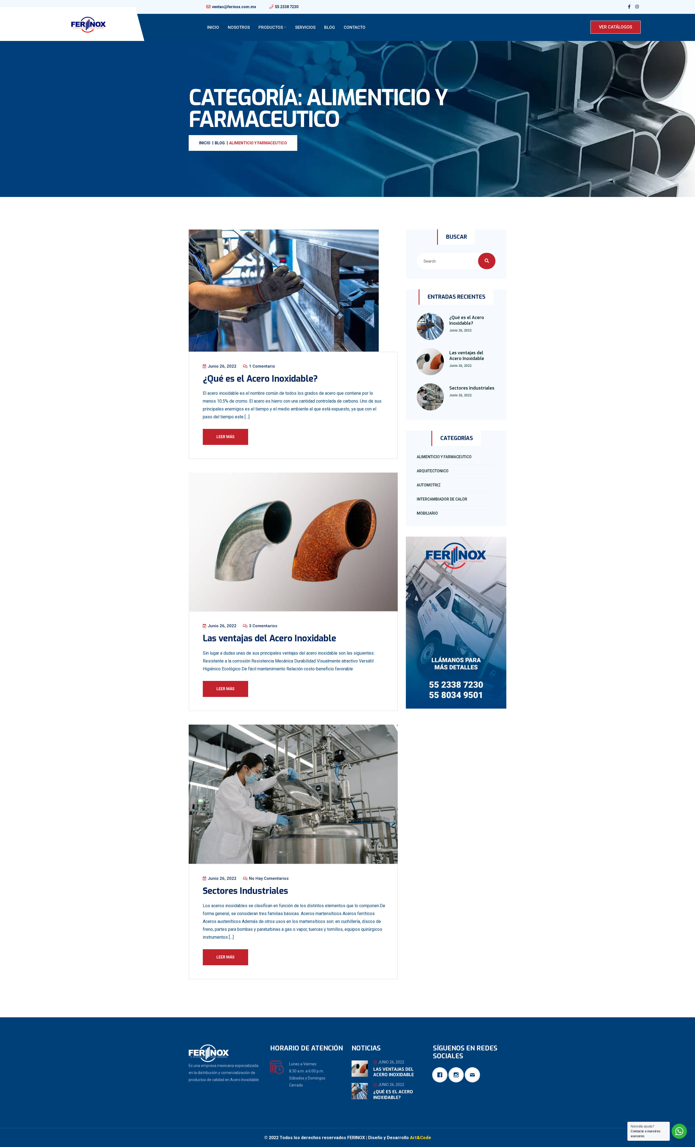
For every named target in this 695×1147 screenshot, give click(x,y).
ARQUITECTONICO (432, 471)
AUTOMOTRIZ (429, 485)
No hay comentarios (268, 878)
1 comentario (261, 366)
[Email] (474, 1075)
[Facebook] (441, 1075)
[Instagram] (457, 1075)
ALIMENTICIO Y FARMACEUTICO (444, 457)
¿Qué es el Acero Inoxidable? (260, 378)
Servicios (305, 27)
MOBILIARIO (427, 513)
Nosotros (239, 27)
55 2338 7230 (286, 7)
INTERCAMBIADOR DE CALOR (442, 499)
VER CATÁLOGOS (615, 27)
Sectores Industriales (245, 891)
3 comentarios (262, 625)
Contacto (354, 27)
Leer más (225, 437)
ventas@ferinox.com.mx (234, 7)
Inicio (213, 27)
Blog (329, 27)
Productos (270, 27)
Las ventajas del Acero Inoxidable (269, 638)
